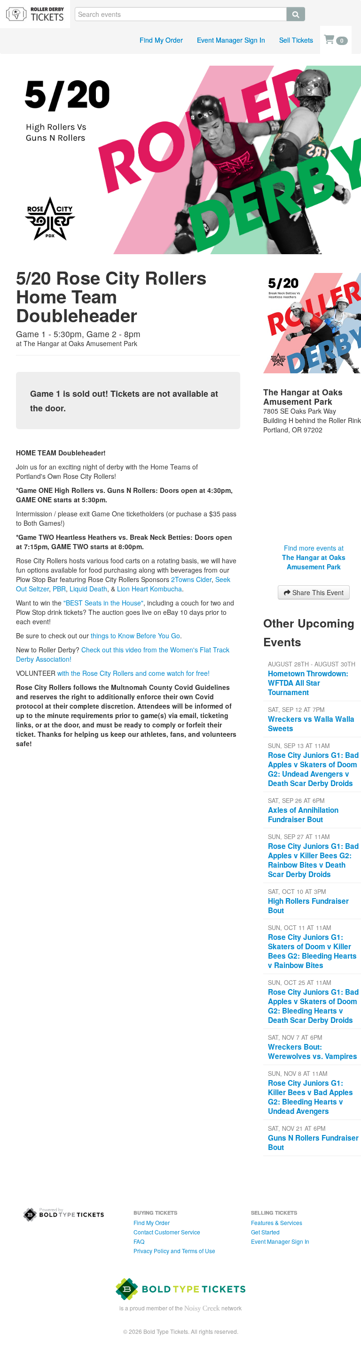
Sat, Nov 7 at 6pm (295, 1037)
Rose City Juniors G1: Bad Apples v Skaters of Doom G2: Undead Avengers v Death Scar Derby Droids (313, 769)
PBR (59, 588)
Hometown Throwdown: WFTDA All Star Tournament (308, 682)
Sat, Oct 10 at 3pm (297, 891)
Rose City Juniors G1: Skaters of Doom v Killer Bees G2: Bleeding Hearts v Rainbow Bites (312, 951)
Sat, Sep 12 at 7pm (296, 709)
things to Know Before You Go (134, 635)
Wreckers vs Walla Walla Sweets (311, 724)
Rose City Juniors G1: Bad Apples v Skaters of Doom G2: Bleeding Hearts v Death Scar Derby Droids (313, 1006)
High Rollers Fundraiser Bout (308, 905)
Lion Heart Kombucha (149, 588)
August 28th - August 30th (311, 664)
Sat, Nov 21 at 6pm (296, 1128)
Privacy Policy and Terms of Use (174, 1251)
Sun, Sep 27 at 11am (299, 836)
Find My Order (161, 40)
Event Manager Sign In (231, 40)
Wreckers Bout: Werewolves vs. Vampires (312, 1051)
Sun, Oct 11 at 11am (299, 927)
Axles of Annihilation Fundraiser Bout (303, 814)
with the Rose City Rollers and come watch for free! (132, 673)
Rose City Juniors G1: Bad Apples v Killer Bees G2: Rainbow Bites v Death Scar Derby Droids (313, 860)
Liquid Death (88, 588)
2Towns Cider (191, 579)
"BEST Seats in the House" (103, 602)
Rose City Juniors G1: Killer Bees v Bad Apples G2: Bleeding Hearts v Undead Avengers (310, 1097)
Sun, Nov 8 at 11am (297, 1073)
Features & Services (276, 1222)
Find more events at (313, 557)
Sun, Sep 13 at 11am (299, 745)
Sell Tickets (296, 40)
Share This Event (317, 592)
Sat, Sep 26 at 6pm (296, 800)
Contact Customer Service (166, 1232)
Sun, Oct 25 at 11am (299, 982)
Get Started (265, 1232)
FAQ (138, 1241)
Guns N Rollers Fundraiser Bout (313, 1142)
